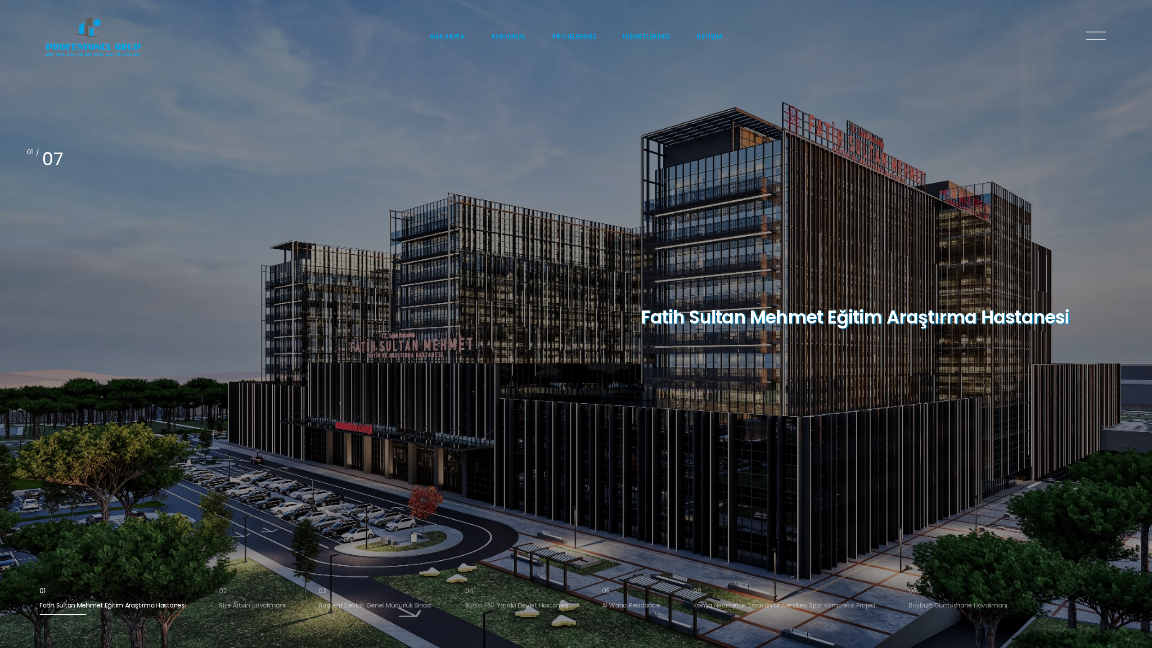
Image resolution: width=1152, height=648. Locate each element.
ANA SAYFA (447, 36)
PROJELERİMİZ (575, 36)
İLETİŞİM (709, 36)
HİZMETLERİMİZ (646, 36)
